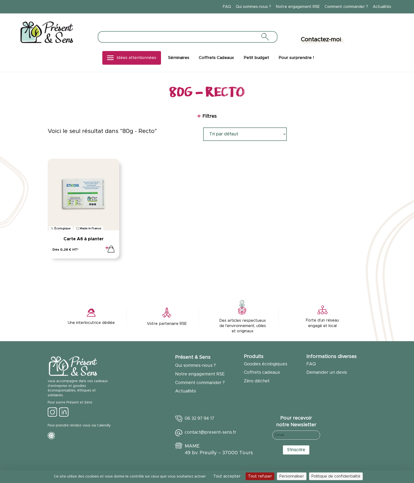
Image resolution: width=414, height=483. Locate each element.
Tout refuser (260, 476)
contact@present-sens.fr (210, 432)
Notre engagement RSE (298, 7)
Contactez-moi (321, 39)
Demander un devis (326, 372)
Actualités (382, 7)
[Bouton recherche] (264, 36)
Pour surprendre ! (296, 58)
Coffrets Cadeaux (216, 58)
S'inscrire (296, 450)
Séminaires (178, 58)
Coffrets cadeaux (262, 372)
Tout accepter (227, 476)
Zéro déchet (257, 381)
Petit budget (256, 58)
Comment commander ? (346, 7)
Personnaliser (291, 476)
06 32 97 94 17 (199, 418)
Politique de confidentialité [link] (335, 476)
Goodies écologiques (265, 364)
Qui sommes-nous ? (253, 7)
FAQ (227, 7)
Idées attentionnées (136, 58)
